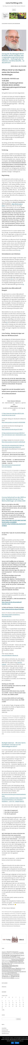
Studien (23, 730)
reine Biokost (11, 484)
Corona (3, 477)
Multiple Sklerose (10, 920)
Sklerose (4, 926)
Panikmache (5, 970)
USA (5, 732)
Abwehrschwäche (12, 952)
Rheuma (16, 484)
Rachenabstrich (17, 730)
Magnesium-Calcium (19, 481)
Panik (23, 728)
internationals (13, 728)
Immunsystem (7, 481)
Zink (3, 733)
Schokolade (22, 924)
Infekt (3, 961)
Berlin (10, 721)
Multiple (3, 920)
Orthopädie (6, 924)
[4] (23, 284)
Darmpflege (21, 723)
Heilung (18, 479)
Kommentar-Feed (6, 1031)
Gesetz (8, 479)
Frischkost (4, 479)
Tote (3, 732)
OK (12, 1042)
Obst (11, 964)
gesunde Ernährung (17, 724)
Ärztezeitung (8, 915)
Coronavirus (8, 477)
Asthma (13, 474)
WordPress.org (5, 1033)
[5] (7, 322)
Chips (18, 915)
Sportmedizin (4, 972)
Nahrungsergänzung (6, 482)
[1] (5, 205)
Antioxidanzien (7, 474)
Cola (21, 915)
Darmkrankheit (5, 917)
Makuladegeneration (12, 918)
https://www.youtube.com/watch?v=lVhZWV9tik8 (13, 422)
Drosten (11, 724)
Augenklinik (14, 915)
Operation (17, 922)
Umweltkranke (17, 486)
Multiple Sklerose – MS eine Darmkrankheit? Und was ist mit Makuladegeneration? (14, 744)
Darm (13, 477)
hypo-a (4, 960)
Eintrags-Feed (5, 1029)
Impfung (12, 481)
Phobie (8, 730)
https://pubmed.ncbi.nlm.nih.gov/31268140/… (13, 609)
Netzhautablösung (18, 920)
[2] (19, 250)
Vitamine (11, 488)
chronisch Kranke (18, 475)
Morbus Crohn (20, 918)
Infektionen (6, 961)
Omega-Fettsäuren (10, 922)
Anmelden (4, 1028)
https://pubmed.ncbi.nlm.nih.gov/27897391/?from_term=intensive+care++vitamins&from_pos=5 (14, 434)
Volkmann (22, 470)
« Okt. (3, 1009)
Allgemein (4, 472)
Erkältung (18, 957)
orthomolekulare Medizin (20, 482)
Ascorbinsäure (5, 721)
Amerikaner (11, 719)
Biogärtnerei (15, 721)
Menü (14, 9)
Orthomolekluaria (6, 967)
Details (17, 1042)
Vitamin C (6, 488)
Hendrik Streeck (18, 726)
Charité (3, 723)
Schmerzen (16, 924)
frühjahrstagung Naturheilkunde (8, 958)
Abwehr (22, 717)
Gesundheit (13, 479)
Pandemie (19, 728)
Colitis (24, 915)
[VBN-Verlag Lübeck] (14, 943)
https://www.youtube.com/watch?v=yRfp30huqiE (13, 442)
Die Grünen (17, 477)
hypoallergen (8, 960)
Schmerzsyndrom (20, 971)
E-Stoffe (22, 477)
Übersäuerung (9, 926)
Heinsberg (11, 726)
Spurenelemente (9, 486)
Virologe (8, 732)
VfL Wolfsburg (7, 974)
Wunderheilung (16, 488)
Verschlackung (16, 926)
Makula (5, 918)
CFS (13, 475)
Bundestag (9, 475)
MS (25, 918)
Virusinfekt (13, 732)
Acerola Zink (21, 952)
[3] (11, 279)
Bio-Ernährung (18, 474)
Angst (16, 719)
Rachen (12, 730)
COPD (24, 475)
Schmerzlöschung (8, 971)
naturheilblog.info (14, 3)
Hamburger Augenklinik (18, 917)
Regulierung (4, 484)
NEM (13, 482)
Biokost (19, 721)
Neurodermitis (6, 964)
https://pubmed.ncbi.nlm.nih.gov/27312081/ (12, 429)
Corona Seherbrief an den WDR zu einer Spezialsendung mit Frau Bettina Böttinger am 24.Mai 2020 (14, 499)
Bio (14, 953)
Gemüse (16, 958)
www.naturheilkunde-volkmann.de (10, 655)
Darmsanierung (5, 724)
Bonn (23, 721)
